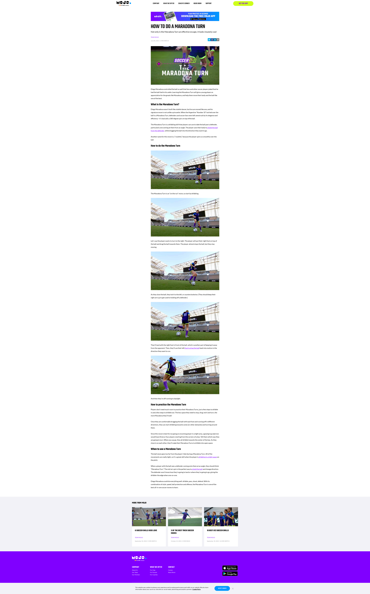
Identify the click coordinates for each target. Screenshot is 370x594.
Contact (171, 567)
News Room (171, 572)
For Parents (153, 572)
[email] (217, 39)
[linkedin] (215, 39)
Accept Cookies (222, 588)
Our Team (135, 572)
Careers (170, 570)
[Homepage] (124, 3)
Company (135, 567)
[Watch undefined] (185, 65)
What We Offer (156, 567)
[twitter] (209, 39)
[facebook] (212, 39)
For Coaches (154, 574)
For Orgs (152, 570)
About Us (135, 570)
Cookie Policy (196, 589)
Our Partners (136, 574)
